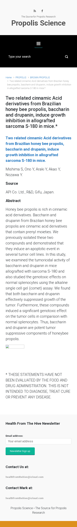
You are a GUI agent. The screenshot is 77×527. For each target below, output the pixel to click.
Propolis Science (38, 23)
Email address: (14, 435)
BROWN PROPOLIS (40, 77)
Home (9, 77)
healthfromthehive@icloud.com (25, 477)
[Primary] (38, 43)
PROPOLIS (21, 77)
